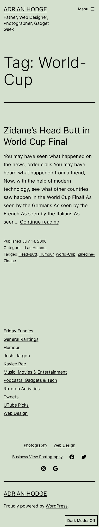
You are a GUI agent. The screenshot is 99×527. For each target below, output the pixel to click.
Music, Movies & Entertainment (35, 372)
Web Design (16, 413)
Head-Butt (28, 254)
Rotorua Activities (22, 388)
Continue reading (39, 222)
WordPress (57, 505)
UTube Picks (16, 405)
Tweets (11, 396)
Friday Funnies (18, 330)
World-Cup (65, 254)
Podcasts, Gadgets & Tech (30, 380)
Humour (39, 247)
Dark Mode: (77, 520)
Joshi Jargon (17, 355)
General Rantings (21, 339)
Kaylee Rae (15, 363)
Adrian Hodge (25, 9)
